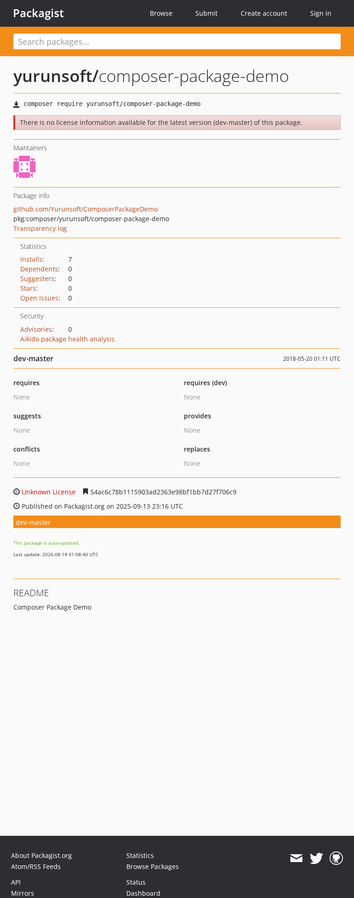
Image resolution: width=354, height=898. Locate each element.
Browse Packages (152, 866)
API (16, 882)
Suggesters (37, 278)
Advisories (36, 329)
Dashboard (143, 893)
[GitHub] (336, 858)
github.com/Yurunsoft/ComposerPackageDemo (85, 209)
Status (136, 882)
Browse (161, 13)
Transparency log (40, 228)
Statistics (140, 855)
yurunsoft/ (56, 76)
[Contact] (296, 858)
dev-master (33, 522)
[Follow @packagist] (316, 858)
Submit (206, 13)
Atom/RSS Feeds (36, 866)
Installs (31, 259)
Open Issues (39, 297)
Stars (28, 288)
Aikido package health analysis (67, 339)
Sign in (320, 13)
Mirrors (22, 893)
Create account (264, 13)
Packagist (38, 13)
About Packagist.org (41, 855)
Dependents (39, 268)
